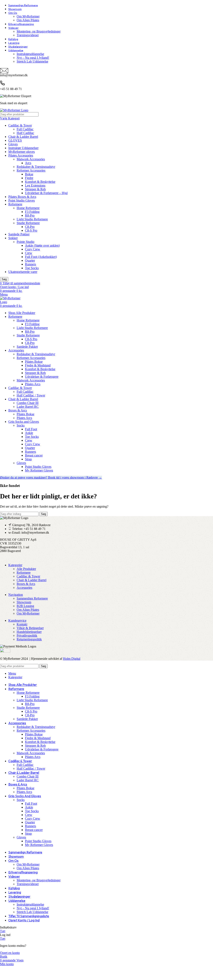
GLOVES (15, 140)
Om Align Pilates (28, 20)
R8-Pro (30, 215)
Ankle (29, 433)
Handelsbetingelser (29, 632)
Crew (28, 253)
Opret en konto (10, 953)
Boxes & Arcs (26, 584)
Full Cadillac (25, 129)
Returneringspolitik (29, 639)
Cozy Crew (32, 249)
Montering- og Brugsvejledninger (39, 31)
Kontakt (22, 624)
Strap (28, 459)
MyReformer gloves (21, 151)
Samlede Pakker (19, 234)
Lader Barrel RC (28, 406)
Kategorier (15, 565)
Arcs (28, 163)
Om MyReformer (28, 16)
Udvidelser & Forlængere (41, 376)
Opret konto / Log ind (24, 920)
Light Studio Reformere (32, 219)
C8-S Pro (31, 230)
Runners (30, 264)
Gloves (13, 144)
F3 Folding (32, 211)
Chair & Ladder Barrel (23, 136)
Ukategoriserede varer (22, 271)
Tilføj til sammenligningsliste (28, 916)
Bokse (29, 174)
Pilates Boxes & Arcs (22, 196)
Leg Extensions (35, 185)
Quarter (30, 260)
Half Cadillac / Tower (31, 395)
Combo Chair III (27, 403)
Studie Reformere (28, 223)
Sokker (13, 238)
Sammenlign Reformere (32, 598)
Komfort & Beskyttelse (40, 181)
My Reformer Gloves (39, 470)
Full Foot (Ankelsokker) (41, 256)
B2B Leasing (25, 606)
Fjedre (29, 178)
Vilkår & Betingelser (30, 628)
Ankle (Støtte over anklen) (42, 245)
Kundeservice (17, 620)
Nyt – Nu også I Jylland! (33, 57)
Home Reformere (28, 208)
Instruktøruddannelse (30, 54)
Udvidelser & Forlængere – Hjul (46, 193)
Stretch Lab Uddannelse (32, 61)
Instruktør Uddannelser (23, 148)
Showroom (24, 602)
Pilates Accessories (20, 155)
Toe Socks (32, 268)
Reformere (15, 204)
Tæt (2, 931)
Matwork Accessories (31, 159)
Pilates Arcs (32, 384)
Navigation (15, 594)
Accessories (24, 587)
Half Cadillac (25, 133)
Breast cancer (34, 455)
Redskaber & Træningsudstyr (36, 166)
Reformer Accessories (31, 170)
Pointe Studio (25, 241)
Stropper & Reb (35, 189)
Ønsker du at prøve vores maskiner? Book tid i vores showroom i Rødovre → (51, 477)
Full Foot (31, 429)
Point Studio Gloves (21, 200)
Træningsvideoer (28, 35)
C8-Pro (30, 226)
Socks (21, 425)
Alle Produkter (26, 569)
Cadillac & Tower (20, 125)
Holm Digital (71, 658)
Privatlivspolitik (27, 635)
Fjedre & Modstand (38, 365)
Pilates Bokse (34, 361)
